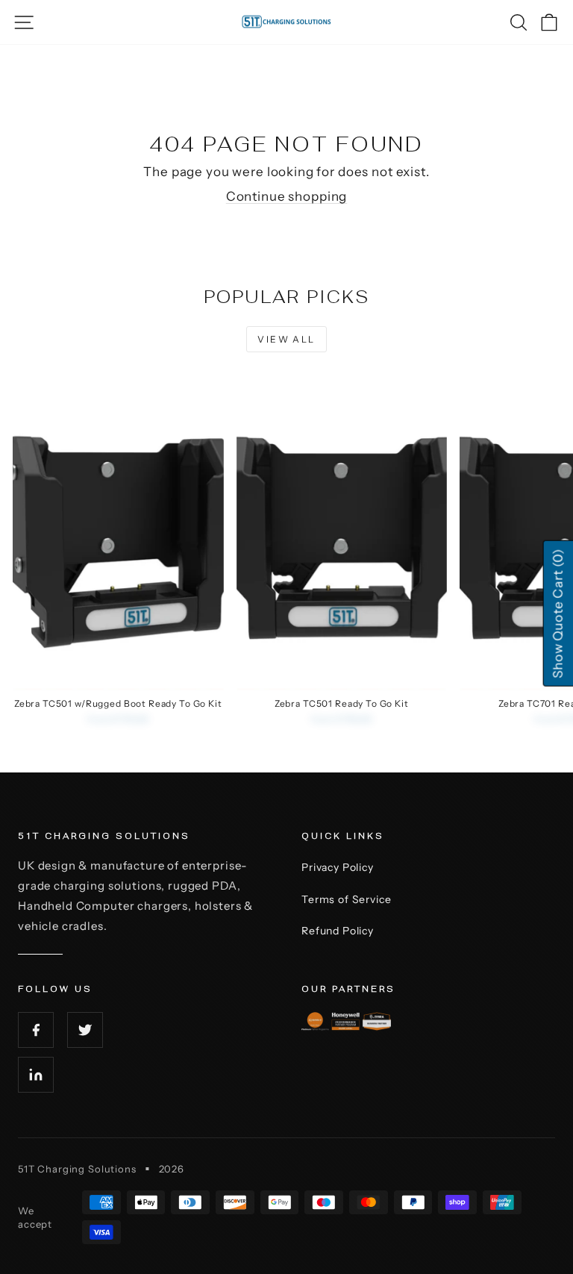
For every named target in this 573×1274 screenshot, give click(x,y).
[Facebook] (36, 1030)
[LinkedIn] (36, 1075)
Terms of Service (346, 899)
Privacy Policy (337, 867)
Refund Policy (337, 930)
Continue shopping (286, 196)
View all (286, 339)
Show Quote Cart (557, 613)
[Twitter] (85, 1030)
